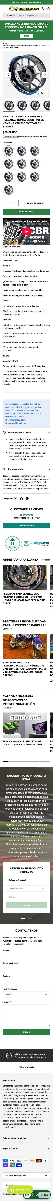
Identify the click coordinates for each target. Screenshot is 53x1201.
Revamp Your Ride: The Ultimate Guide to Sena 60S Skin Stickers (22, 743)
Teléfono (6, 976)
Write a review (26, 525)
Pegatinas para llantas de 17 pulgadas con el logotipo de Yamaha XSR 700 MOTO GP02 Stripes (26, 46)
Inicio (5, 43)
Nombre (6, 950)
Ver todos (45, 559)
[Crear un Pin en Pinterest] (27, 498)
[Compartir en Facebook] (21, 498)
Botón (26, 36)
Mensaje (6, 1002)
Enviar (26, 1032)
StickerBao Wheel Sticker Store (19, 1194)
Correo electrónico (10, 963)
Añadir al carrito (35, 203)
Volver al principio (26, 1067)
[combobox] (26, 15)
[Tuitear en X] (16, 498)
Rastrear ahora (35, 2)
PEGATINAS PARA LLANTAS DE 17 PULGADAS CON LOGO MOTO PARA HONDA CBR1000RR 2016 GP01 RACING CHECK (24, 599)
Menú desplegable (10, 989)
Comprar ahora (26, 212)
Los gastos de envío (11, 136)
